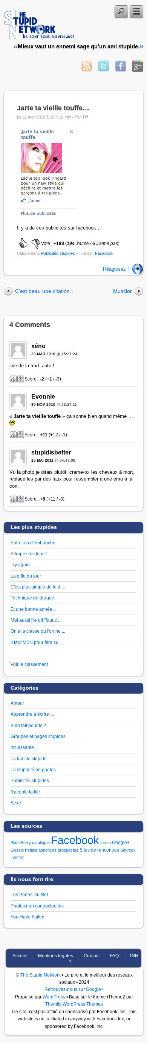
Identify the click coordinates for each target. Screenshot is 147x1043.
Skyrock (128, 850)
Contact (92, 955)
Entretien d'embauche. (34, 542)
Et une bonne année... (33, 609)
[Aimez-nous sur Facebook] (120, 69)
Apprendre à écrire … (33, 714)
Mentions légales (55, 955)
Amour (17, 703)
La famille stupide (29, 758)
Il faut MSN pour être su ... (37, 642)
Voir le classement (29, 664)
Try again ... (22, 564)
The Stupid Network (40, 974)
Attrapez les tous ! (29, 553)
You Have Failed (27, 916)
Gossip (17, 850)
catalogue (41, 842)
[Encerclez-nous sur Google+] (137, 69)
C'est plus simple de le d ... (38, 586)
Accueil (20, 955)
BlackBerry (21, 842)
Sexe (16, 802)
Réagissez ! (116, 269)
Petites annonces (41, 850)
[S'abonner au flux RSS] (86, 69)
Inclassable (22, 747)
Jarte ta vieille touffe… (53, 108)
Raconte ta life (25, 791)
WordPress (54, 996)
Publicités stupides (58, 253)
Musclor (122, 291)
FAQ (114, 955)
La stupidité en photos (33, 769)
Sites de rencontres (99, 850)
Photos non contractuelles (37, 905)
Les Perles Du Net (29, 894)
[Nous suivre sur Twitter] (103, 69)
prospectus (68, 850)
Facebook (104, 253)
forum (105, 842)
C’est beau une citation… (45, 291)
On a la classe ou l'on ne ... (38, 631)
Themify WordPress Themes (74, 1003)
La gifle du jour (26, 575)
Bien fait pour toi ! (28, 725)
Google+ (121, 842)
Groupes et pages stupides (38, 736)
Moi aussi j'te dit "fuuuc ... (36, 620)
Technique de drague (32, 597)
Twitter (17, 857)
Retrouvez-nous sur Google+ (74, 989)
